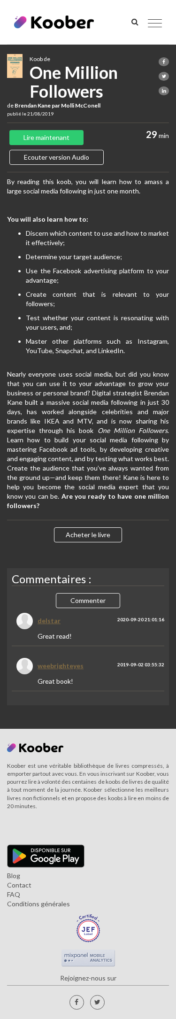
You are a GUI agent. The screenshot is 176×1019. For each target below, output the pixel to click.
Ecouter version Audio (56, 157)
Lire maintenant (46, 137)
